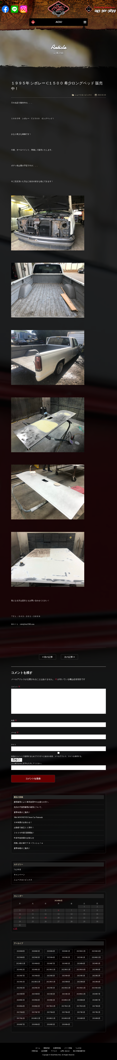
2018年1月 (36, 1006)
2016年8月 (96, 1018)
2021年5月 (51, 994)
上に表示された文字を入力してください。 (27, 763)
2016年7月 (21, 1024)
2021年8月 (36, 994)
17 (20, 918)
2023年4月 (66, 976)
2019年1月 (51, 1000)
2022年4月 (96, 982)
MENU (58, 22)
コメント (15, 687)
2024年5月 (66, 963)
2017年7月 (36, 1012)
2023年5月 (51, 976)
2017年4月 (66, 1012)
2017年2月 (96, 1012)
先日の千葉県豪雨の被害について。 (28, 807)
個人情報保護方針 (79, 1051)
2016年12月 (35, 1018)
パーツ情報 (68, 1048)
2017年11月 (66, 1006)
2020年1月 (21, 1000)
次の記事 (68, 657)
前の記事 (48, 657)
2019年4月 (36, 1000)
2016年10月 (66, 1018)
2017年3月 (81, 1012)
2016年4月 (66, 1024)
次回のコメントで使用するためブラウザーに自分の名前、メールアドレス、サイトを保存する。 (47, 756)
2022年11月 (50, 982)
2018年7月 (96, 1000)
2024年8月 (36, 963)
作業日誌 (35, 1051)
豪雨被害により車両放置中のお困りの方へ (31, 802)
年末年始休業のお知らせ (24, 838)
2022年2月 (36, 988)
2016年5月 (51, 1024)
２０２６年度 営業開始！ (24, 833)
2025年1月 (81, 957)
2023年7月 (21, 976)
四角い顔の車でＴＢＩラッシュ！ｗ (28, 843)
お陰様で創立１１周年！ (24, 827)
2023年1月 (21, 982)
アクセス (54, 1051)
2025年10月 (96, 951)
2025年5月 (36, 957)
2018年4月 (21, 1006)
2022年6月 (81, 982)
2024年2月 (21, 969)
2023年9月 (96, 969)
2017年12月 (50, 1006)
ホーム (37, 1048)
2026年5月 (36, 951)
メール (14, 732)
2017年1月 (21, 1018)
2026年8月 (21, 951)
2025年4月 (51, 957)
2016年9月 (81, 1018)
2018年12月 (66, 1000)
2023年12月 (50, 969)
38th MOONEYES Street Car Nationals (28, 817)
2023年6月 (36, 976)
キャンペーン (19, 875)
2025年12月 (81, 951)
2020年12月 (81, 994)
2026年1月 (66, 951)
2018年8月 (81, 1000)
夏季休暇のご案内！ (22, 848)
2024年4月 (81, 963)
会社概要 (44, 1051)
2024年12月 (96, 957)
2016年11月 (50, 1018)
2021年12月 (66, 988)
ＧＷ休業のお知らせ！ (23, 822)
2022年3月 (21, 988)
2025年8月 (21, 957)
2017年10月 (81, 1006)
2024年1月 (36, 969)
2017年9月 (96, 1006)
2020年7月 (96, 994)
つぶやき (17, 869)
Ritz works (58, 9)
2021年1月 (66, 994)
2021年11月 (81, 988)
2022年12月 (35, 982)
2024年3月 (96, 963)
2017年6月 (51, 1012)
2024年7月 (51, 963)
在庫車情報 (57, 1048)
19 (45, 918)
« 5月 (15, 928)
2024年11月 (20, 963)
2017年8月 (21, 1012)
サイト (13, 744)
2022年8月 (66, 982)
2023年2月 (96, 976)
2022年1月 (51, 988)
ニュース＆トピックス (83, 95)
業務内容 (47, 1048)
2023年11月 (66, 969)
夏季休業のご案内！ (22, 812)
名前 (14, 720)
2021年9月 (21, 994)
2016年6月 (36, 1024)
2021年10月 (96, 988)
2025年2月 (66, 957)
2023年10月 (81, 969)
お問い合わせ (65, 1051)
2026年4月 (51, 951)
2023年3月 (81, 976)
